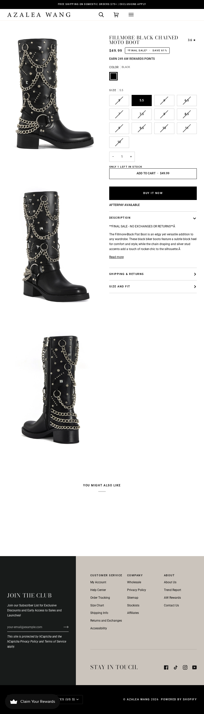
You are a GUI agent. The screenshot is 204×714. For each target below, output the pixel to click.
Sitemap (132, 597)
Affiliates (133, 613)
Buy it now (153, 193)
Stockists (133, 605)
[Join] (62, 627)
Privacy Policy (29, 641)
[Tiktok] (175, 667)
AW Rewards (172, 597)
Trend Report (172, 590)
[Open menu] (126, 14)
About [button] (169, 575)
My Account (98, 582)
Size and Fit (119, 286)
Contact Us (171, 605)
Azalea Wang (138, 699)
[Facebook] (166, 667)
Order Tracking (100, 597)
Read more (116, 257)
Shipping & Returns (126, 274)
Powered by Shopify (179, 699)
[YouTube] (194, 667)
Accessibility (98, 628)
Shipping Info (99, 613)
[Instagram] (185, 667)
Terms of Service (55, 641)
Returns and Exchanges (106, 620)
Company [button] (135, 575)
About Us (170, 582)
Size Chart (97, 605)
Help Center (98, 590)
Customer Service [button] (106, 575)
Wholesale (134, 582)
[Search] (96, 14)
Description (120, 217)
